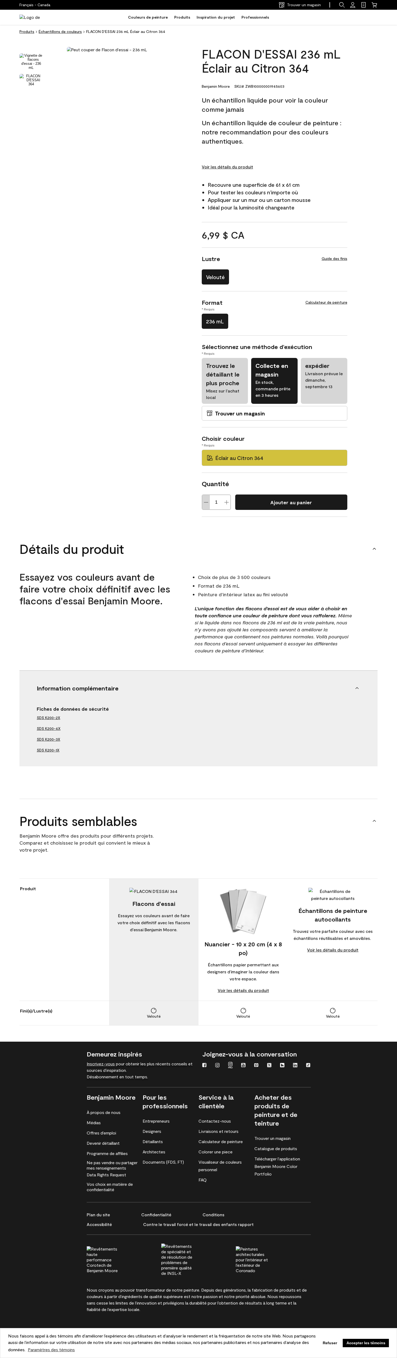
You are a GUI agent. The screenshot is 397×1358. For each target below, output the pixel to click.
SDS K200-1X (48, 750)
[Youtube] (243, 1065)
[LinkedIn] (295, 1065)
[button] (342, 5)
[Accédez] (352, 5)
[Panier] (374, 5)
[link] (363, 5)
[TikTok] (308, 1065)
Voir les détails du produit (227, 166)
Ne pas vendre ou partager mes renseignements (112, 1165)
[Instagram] (217, 1065)
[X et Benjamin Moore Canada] (269, 1065)
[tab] (31, 61)
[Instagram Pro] (230, 1065)
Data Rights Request (106, 1174)
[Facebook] (204, 1065)
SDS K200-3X (48, 739)
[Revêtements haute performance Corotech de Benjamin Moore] (113, 1259)
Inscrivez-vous (101, 1063)
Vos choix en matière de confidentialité (110, 1186)
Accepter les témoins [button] (365, 1343)
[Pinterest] (256, 1065)
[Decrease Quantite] (206, 502)
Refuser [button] (330, 1343)
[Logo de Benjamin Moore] (36, 17)
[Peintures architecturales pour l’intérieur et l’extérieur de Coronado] (262, 1259)
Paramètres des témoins (51, 1349)
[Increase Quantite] (226, 502)
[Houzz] (282, 1065)
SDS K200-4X (48, 728)
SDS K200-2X (48, 717)
